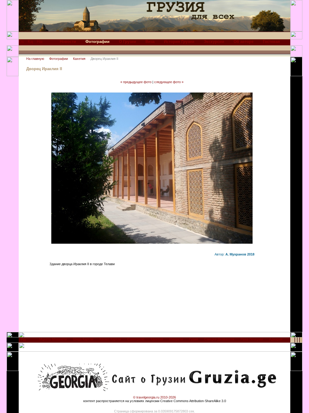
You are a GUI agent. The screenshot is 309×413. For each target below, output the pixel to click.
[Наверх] (23, 341)
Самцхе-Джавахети (219, 339)
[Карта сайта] (30, 43)
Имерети (176, 339)
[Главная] (21, 43)
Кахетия (79, 58)
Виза (149, 41)
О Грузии (127, 41)
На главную (35, 58)
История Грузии (179, 41)
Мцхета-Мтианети (53, 339)
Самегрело (135, 339)
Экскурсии (214, 41)
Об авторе (243, 41)
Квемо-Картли (110, 339)
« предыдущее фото (135, 82)
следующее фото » (168, 82)
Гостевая (271, 41)
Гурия (193, 339)
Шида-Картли (83, 339)
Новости (68, 41)
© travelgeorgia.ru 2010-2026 (154, 397)
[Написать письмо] (39, 43)
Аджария (275, 339)
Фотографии (58, 58)
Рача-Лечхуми (252, 339)
